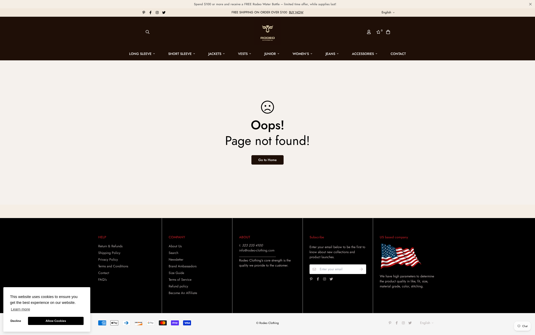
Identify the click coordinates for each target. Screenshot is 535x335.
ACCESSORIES (363, 53)
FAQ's (102, 279)
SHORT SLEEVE (180, 53)
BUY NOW (296, 12)
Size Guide (176, 272)
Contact (398, 53)
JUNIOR (270, 53)
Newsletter (176, 259)
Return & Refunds (110, 246)
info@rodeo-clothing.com (256, 250)
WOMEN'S (301, 53)
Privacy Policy (108, 259)
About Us (175, 246)
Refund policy (178, 286)
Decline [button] (15, 320)
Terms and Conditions (113, 266)
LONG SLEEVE (140, 53)
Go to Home (267, 159)
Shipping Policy (109, 252)
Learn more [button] (20, 309)
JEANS (330, 53)
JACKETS (214, 53)
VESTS (243, 53)
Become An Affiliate (183, 293)
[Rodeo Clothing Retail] (267, 32)
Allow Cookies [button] (56, 320)
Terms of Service (180, 279)
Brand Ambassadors (182, 266)
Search (173, 252)
